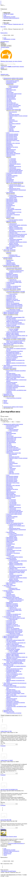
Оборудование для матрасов (13, 495)
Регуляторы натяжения (14, 465)
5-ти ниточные (12, 502)
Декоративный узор (11, 438)
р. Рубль (9, 45)
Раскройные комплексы (12, 703)
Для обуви (8, 443)
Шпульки (11, 472)
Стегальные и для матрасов (13, 553)
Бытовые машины (7, 590)
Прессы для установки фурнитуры (14, 523)
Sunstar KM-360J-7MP (6, 819)
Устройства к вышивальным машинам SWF (16, 535)
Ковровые (11, 506)
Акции (5, 401)
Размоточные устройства (12, 701)
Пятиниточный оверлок (15, 507)
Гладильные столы (10, 623)
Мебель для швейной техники (10, 637)
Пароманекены (10, 627)
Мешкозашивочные (11, 491)
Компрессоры (9, 488)
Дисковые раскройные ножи (13, 690)
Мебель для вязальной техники (11, 636)
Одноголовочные (13, 430)
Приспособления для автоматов (17, 571)
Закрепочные (9, 451)
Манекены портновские (12, 605)
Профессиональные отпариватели (14, 634)
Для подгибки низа (11, 446)
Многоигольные (10, 493)
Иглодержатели (13, 454)
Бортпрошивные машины (12, 425)
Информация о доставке (9, 16)
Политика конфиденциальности (11, 18)
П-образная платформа (11, 516)
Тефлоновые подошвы (14, 633)
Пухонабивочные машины (12, 670)
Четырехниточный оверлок (16, 511)
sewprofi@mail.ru (12, 871)
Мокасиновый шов (11, 494)
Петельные (9, 519)
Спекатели (9, 707)
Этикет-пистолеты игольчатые (13, 713)
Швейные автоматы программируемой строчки (15, 581)
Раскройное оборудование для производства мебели (13, 672)
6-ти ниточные (12, 503)
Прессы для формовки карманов (14, 629)
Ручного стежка (10, 546)
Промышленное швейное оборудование (13, 406)
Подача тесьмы (13, 533)
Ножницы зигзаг (13, 588)
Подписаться (17, 841)
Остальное (8, 515)
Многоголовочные (13, 429)
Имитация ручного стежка (12, 482)
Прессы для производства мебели (14, 668)
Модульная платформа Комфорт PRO (15, 640)
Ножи (10, 460)
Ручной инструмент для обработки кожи (16, 706)
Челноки (11, 471)
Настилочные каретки (11, 698)
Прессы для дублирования (12, 628)
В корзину (3, 745)
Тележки (8, 612)
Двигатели (9, 434)
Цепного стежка (10, 555)
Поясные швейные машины (16, 556)
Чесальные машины (11, 676)
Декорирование (13, 559)
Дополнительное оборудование (14, 598)
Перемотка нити (10, 517)
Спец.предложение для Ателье (13, 550)
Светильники (12, 468)
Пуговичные (9, 542)
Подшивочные (9, 521)
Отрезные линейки (11, 700)
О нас (4, 15)
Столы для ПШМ (13, 651)
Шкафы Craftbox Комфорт (12, 655)
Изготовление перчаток (12, 477)
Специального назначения (15, 575)
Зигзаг (7, 475)
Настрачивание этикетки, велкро (17, 567)
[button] (3, 26)
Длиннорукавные (10, 441)
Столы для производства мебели (14, 674)
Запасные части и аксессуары (13, 452)
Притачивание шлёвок (11, 540)
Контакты (5, 403)
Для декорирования (11, 442)
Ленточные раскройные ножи (13, 692)
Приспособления (13, 463)
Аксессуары (9, 638)
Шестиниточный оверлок (15, 512)
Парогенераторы (13, 619)
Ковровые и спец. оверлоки (13, 485)
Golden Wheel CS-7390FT (7, 760)
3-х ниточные (12, 499)
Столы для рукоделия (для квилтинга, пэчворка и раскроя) (15, 647)
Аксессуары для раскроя (9, 585)
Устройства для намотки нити (13, 614)
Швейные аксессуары (8, 711)
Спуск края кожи (10, 551)
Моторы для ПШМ (13, 650)
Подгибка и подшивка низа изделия (18, 569)
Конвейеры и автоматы (12, 603)
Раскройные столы (11, 705)
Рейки (10, 467)
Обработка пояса (13, 568)
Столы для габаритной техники (14, 645)
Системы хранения (11, 641)
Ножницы (8, 586)
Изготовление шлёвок (11, 481)
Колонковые (9, 486)
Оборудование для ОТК (12, 606)
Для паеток (9, 445)
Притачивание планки (11, 538)
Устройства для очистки (12, 615)
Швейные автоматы (11, 558)
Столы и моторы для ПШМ (13, 649)
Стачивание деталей (14, 576)
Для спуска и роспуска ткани (13, 449)
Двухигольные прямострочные (13, 437)
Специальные (12, 508)
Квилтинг (8, 484)
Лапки (10, 459)
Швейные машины (11, 595)
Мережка (8, 490)
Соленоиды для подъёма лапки (14, 610)
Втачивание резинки (11, 426)
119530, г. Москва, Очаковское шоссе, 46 (13, 24)
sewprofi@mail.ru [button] (14, 66)
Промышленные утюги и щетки (14, 632)
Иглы (10, 455)
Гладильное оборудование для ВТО (12, 616)
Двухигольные (9, 436)
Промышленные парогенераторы (14, 631)
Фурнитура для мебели (12, 675)
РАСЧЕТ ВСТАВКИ (8, 14)
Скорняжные (9, 549)
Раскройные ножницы (14, 589)
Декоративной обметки (15, 504)
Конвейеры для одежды (12, 489)
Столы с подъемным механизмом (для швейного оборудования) (15, 653)
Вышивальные (9, 428)
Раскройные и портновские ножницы (15, 702)
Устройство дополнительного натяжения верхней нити (16, 600)
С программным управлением (13, 547)
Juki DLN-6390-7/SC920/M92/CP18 (9, 789)
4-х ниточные (12, 501)
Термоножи (9, 709)
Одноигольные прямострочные (14, 514)
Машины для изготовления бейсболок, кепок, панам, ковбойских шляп (15, 661)
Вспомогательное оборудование (11, 597)
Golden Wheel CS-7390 (6, 731)
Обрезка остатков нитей (15, 608)
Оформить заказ (4, 74)
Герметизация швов (11, 433)
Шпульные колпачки (14, 473)
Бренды (5, 400)
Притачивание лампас (11, 537)
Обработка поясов (10, 497)
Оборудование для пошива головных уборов (14, 659)
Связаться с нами (7, 852)
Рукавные (8, 545)
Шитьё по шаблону (11, 582)
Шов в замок (9, 584)
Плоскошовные (10, 520)
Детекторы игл (12, 607)
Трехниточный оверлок (15, 510)
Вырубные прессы (10, 689)
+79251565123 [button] (4, 871)
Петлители (12, 462)
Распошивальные (10, 543)
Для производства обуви (12, 447)
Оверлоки (8, 498)
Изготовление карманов (12, 476)
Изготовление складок (11, 480)
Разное (10, 464)
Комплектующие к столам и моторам (18, 458)
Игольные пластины (14, 456)
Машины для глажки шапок (13, 625)
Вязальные (9, 432)
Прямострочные (10, 541)
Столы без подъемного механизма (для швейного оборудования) (15, 643)
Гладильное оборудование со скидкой (15, 618)
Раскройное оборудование (9, 685)
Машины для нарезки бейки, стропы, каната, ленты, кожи (15, 694)
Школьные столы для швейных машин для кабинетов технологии (16, 657)
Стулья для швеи (10, 611)
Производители (7, 853)
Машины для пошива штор (15, 563)
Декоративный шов (11, 439)
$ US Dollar (3, 45)
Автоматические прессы (15, 524)
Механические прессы (14, 528)
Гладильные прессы (11, 621)
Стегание (8, 554)
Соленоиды (12, 469)
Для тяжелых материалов (12, 450)
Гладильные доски (10, 620)
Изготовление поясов (11, 478)
